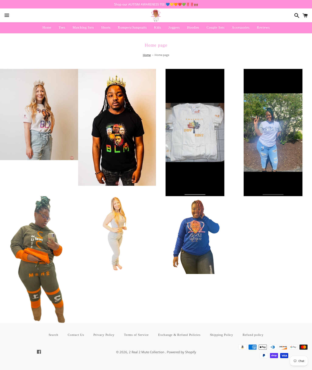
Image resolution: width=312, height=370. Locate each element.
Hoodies (193, 27)
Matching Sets (83, 27)
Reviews (263, 27)
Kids (157, 27)
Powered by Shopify (181, 352)
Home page (162, 55)
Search (54, 334)
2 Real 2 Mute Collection (147, 352)
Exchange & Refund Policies (179, 334)
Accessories (241, 27)
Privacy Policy (104, 334)
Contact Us (76, 334)
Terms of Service (136, 334)
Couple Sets (216, 27)
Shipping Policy (221, 334)
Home (46, 27)
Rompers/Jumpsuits (132, 27)
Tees (62, 27)
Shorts (106, 27)
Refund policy (253, 334)
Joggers (174, 27)
